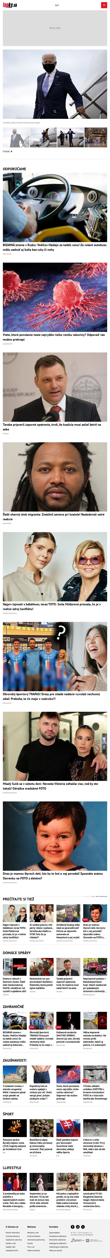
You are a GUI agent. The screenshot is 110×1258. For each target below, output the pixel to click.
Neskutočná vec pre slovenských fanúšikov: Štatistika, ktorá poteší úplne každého (41, 983)
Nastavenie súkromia (14, 1240)
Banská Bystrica (89, 995)
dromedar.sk (7, 1102)
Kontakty (53, 1226)
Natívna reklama (33, 1250)
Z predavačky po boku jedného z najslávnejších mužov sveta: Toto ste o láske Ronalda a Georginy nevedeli (14, 1200)
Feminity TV (87, 1209)
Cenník (30, 1243)
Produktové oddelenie (57, 1236)
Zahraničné (13, 1006)
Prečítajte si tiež (18, 899)
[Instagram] (78, 1227)
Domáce (6, 995)
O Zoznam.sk (12, 1226)
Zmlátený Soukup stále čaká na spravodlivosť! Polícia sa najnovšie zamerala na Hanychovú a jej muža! (68, 931)
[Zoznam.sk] (78, 1241)
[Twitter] (83, 1227)
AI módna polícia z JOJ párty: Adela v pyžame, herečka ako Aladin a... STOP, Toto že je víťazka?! (41, 931)
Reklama (31, 1226)
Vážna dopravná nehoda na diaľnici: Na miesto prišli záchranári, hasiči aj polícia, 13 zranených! (94, 1039)
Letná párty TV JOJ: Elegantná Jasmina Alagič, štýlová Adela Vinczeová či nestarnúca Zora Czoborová (93, 1200)
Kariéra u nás (11, 1243)
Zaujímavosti (14, 1060)
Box (4, 1152)
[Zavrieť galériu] (104, 5)
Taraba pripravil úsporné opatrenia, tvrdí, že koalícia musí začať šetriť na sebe (67, 983)
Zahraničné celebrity (10, 1209)
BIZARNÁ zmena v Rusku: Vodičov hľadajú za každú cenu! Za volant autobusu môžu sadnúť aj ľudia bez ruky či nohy (14, 1039)
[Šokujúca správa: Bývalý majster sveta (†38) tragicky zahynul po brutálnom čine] (15, 1128)
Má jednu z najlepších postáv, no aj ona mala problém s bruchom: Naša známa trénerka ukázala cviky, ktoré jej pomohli (67, 1200)
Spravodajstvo (54, 1232)
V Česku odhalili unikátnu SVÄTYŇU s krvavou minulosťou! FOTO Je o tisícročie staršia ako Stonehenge (95, 1092)
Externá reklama (33, 1236)
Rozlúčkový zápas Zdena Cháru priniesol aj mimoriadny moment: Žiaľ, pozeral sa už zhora (41, 1146)
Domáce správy (17, 952)
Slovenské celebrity (63, 1209)
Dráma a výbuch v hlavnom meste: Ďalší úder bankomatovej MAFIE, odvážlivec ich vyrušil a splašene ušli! (14, 985)
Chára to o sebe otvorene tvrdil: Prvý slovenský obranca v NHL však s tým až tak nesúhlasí (94, 1146)
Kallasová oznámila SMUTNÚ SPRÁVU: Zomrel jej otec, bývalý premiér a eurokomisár (68, 1037)
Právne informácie (13, 1232)
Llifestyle (12, 1167)
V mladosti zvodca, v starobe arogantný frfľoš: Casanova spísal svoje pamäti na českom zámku (14, 1092)
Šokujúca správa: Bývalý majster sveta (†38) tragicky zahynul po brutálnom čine (14, 1144)
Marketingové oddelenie (58, 1247)
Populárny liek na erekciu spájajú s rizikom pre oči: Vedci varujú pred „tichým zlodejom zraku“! (41, 1092)
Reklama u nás (33, 1232)
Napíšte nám (10, 1247)
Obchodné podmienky (36, 1240)
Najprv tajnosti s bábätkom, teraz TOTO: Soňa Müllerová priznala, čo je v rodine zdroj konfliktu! (14, 931)
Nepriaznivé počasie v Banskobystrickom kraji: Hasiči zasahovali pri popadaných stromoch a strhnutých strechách (95, 985)
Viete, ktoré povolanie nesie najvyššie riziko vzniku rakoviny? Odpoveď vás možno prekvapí (67, 1092)
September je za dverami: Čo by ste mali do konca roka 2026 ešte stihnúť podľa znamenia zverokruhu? (39, 1200)
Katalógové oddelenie (57, 1243)
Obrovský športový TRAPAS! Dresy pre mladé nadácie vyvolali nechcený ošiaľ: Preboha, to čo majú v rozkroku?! (41, 1039)
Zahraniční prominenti (64, 941)
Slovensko (33, 1156)
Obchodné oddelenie (57, 1240)
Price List (30, 1247)
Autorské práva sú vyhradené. (82, 1235)
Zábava (32, 1209)
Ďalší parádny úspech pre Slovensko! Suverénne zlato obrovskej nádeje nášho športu (67, 1146)
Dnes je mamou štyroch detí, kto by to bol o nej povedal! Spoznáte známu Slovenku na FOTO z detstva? (94, 931)
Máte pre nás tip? (55, 1250)
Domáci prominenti (10, 941)
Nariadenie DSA (12, 1250)
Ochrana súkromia (13, 1236)
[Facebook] (72, 1227)
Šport (8, 1114)
